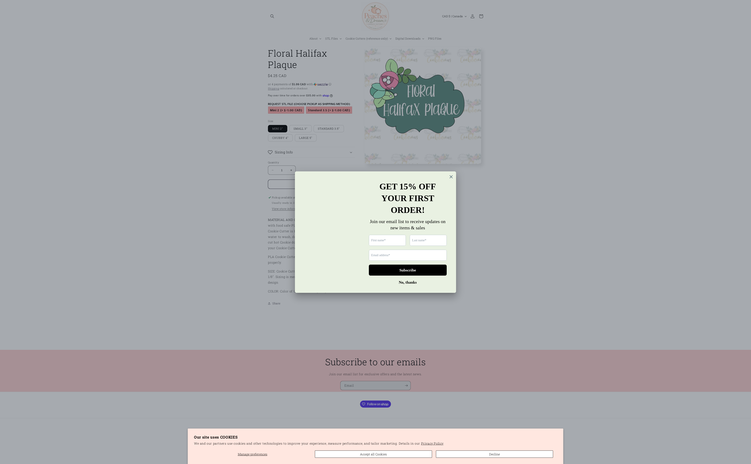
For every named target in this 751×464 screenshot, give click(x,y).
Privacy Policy (432, 443)
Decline (494, 454)
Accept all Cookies (373, 454)
